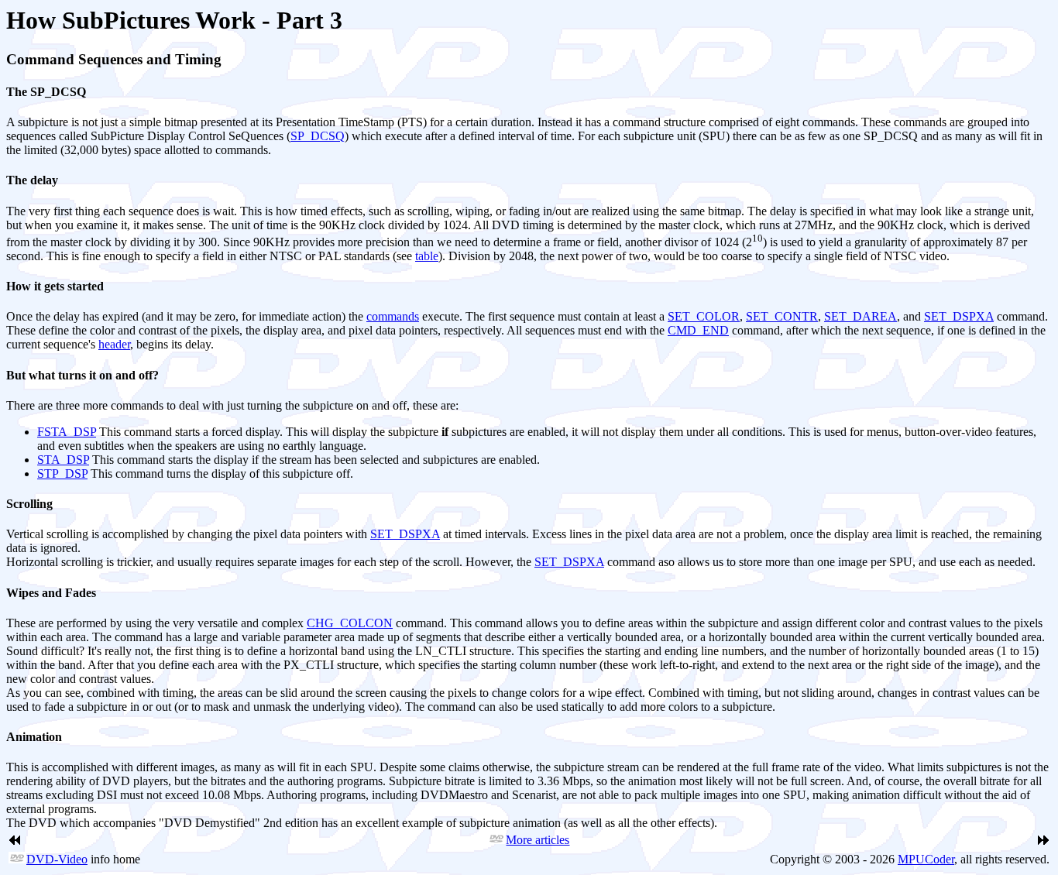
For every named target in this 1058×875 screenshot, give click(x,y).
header (114, 344)
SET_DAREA (860, 316)
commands (392, 316)
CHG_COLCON (350, 623)
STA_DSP (63, 459)
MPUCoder (926, 859)
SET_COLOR (704, 316)
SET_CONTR (782, 316)
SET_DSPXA (959, 316)
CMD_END (698, 330)
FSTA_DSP (66, 431)
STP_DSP (62, 473)
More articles (537, 839)
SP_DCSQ (317, 135)
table (426, 255)
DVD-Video (57, 859)
